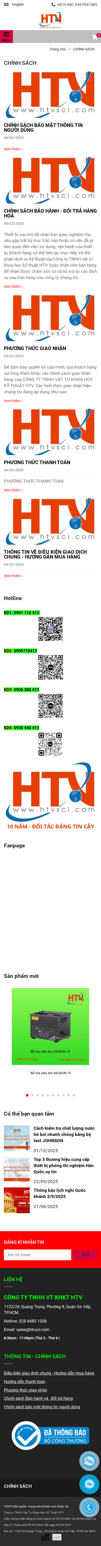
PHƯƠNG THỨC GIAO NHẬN (35, 348)
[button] (14, 4)
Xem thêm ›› (13, 149)
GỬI (85, 1255)
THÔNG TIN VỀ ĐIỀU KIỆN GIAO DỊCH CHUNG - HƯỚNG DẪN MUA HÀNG (45, 554)
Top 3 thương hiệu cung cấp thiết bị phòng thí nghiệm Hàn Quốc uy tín (64, 1165)
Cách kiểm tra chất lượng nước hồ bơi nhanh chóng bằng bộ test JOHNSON (64, 1134)
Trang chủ (60, 49)
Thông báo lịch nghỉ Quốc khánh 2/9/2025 (60, 1193)
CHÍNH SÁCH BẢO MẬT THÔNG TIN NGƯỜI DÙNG (43, 128)
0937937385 (86, 5)
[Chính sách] (50, 20)
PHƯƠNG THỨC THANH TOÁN (37, 462)
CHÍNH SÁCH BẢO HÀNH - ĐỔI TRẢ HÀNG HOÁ (50, 213)
